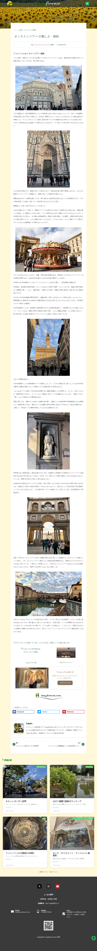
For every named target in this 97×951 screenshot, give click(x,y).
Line (68, 910)
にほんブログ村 (31, 662)
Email (17, 910)
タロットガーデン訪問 (16, 801)
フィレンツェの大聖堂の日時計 (20, 853)
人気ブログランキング (66, 662)
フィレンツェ (37, 45)
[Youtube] (58, 886)
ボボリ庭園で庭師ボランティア (67, 801)
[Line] (63, 913)
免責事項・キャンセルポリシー (48, 903)
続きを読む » (9, 807)
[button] (87, 3)
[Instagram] (48, 886)
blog (20, 30)
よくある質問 (48, 894)
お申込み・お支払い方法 (48, 899)
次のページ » (53, 872)
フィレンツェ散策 (30, 30)
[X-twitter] (39, 886)
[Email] (12, 911)
